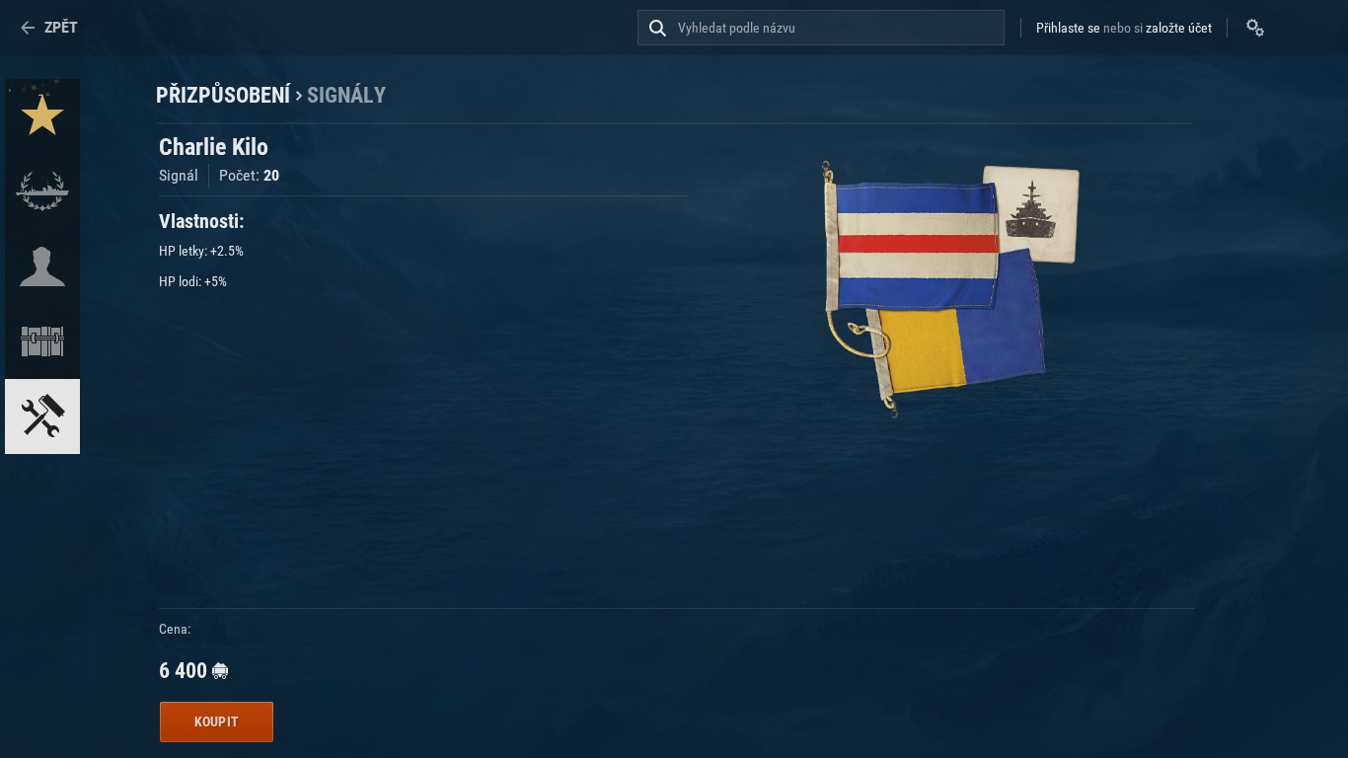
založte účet (1179, 28)
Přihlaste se (1068, 28)
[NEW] (42, 116)
